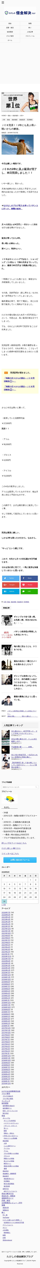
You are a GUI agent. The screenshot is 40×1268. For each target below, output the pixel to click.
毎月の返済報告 (9, 1184)
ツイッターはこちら (10, 853)
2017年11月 (6, 1030)
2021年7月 (6, 940)
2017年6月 (6, 1042)
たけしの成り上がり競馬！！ (12, 1220)
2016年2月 (6, 1079)
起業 (4, 1237)
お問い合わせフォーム (20, 860)
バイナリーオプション (11, 1123)
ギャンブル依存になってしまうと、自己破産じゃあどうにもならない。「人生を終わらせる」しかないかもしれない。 (25, 682)
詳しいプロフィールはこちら (14, 843)
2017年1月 (6, 1053)
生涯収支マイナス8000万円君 (14, 1222)
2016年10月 (6, 1060)
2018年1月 (6, 1026)
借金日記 (6, 1171)
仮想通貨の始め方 (9, 1106)
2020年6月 (6, 961)
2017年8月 (6, 1037)
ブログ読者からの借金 (11, 1153)
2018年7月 (6, 1012)
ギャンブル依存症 (10, 1120)
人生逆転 (6, 1230)
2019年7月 (6, 986)
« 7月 (4, 905)
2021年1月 (6, 954)
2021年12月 (6, 929)
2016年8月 (6, 1065)
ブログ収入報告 (8, 1098)
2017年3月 (6, 1049)
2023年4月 (6, 919)
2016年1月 (6, 1081)
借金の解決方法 (8, 1193)
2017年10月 (6, 1033)
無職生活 (6, 1210)
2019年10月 (6, 979)
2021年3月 (6, 949)
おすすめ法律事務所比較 (11, 1091)
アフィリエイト (8, 1225)
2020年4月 (6, 966)
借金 (9, 23)
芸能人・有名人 (9, 1133)
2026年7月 (6, 912)
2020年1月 (6, 973)
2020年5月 (6, 963)
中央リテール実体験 (10, 1138)
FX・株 (5, 1215)
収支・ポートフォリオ (10, 1111)
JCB (5, 602)
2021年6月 (6, 942)
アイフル (7, 1148)
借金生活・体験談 (8, 1196)
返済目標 (7, 1186)
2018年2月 (6, 1023)
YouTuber (6, 1217)
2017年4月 (6, 1046)
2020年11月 (6, 959)
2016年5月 (6, 1072)
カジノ (5, 1227)
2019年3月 (6, 996)
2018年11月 (6, 1005)
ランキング (6, 1101)
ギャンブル (6, 1118)
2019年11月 (6, 977)
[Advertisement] (20, 63)
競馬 (5, 1131)
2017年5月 (6, 1044)
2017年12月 (6, 1028)
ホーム (10, 40)
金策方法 (6, 1189)
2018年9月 (6, 1009)
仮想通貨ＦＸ (7, 1108)
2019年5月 (6, 991)
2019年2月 (6, 998)
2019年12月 (6, 975)
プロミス (7, 1156)
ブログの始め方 (8, 1096)
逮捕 (5, 1168)
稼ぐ (3, 1212)
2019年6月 (6, 989)
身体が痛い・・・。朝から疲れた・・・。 (22, 716)
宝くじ (6, 1128)
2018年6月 (6, 1014)
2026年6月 (6, 915)
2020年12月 (6, 956)
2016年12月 (6, 1056)
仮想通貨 (10, 32)
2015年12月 (6, 1083)
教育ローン (7, 1163)
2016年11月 (6, 1058)
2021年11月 (6, 931)
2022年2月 (6, 924)
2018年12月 (6, 1003)
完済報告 (26, 602)
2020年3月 (6, 968)
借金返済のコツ (9, 1178)
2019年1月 (6, 1000)
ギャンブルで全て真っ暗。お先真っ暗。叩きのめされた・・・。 (25, 620)
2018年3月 (6, 1021)
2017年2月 (6, 1051)
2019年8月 (6, 984)
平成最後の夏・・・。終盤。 (22, 747)
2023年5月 (6, 917)
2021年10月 (6, 933)
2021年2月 (6, 952)
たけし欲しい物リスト (11, 848)
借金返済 (20, 602)
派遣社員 (6, 1207)
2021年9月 (6, 936)
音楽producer (7, 1240)
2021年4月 (6, 947)
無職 (3, 1205)
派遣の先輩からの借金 (11, 1166)
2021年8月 (6, 938)
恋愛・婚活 (10, 27)
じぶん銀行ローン (10, 1146)
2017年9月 (6, 1035)
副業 (4, 1235)
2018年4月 (6, 1019)
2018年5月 (6, 1016)
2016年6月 (6, 1070)
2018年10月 (6, 1007)
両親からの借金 (9, 1158)
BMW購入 (7, 1232)
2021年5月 (6, 945)
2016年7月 (6, 1067)
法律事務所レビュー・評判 (12, 1203)
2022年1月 (6, 926)
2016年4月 (6, 1074)
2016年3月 (6, 1076)
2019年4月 (6, 993)
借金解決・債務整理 (9, 1173)
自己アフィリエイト (10, 1191)
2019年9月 (6, 982)
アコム (6, 1151)
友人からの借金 (9, 1161)
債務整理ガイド (8, 1198)
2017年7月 (6, 1040)
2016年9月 (6, 1063)
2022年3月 (6, 922)
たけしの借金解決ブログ (20, 1256)
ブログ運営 (10, 36)
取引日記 (6, 1113)
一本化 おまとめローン (10, 1136)
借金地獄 (13, 602)
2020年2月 (6, 970)
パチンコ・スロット (10, 1126)
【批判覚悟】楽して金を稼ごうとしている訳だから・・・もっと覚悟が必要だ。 (24, 765)
